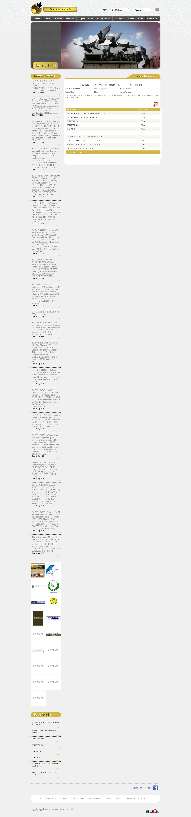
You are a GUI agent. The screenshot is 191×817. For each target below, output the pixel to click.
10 (81, 152)
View (143, 113)
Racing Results (94, 798)
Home (39, 798)
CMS (72, 809)
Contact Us (141, 798)
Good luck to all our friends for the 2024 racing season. (46, 313)
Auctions (119, 798)
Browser (47, 809)
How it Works (62, 798)
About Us (49, 798)
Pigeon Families (78, 798)
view (58, 95)
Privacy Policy (64, 809)
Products (108, 798)
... (83, 152)
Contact (40, 809)
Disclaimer (55, 809)
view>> (58, 727)
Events (129, 798)
